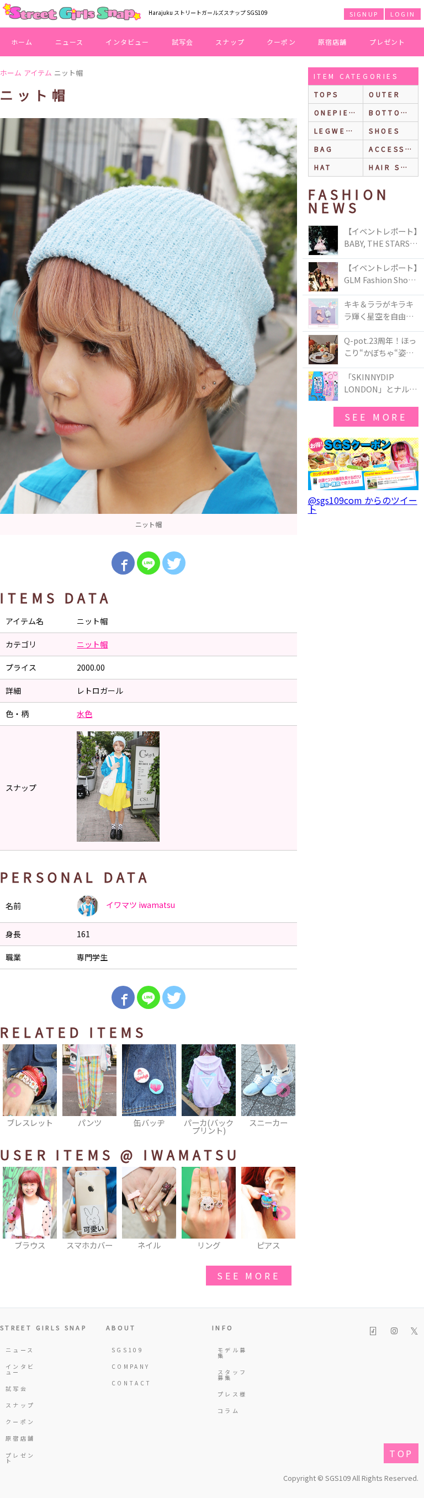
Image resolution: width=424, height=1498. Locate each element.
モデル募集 (232, 1352)
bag (323, 148)
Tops (326, 94)
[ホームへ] (72, 13)
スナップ (230, 41)
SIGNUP (363, 13)
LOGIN (402, 13)
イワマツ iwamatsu (139, 904)
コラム (229, 1410)
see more (248, 1275)
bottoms (391, 112)
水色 (84, 713)
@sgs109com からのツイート (362, 504)
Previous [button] (14, 1090)
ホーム (22, 41)
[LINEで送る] (148, 563)
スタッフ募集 (232, 1375)
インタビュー (127, 41)
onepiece (338, 112)
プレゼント (387, 41)
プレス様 (232, 1394)
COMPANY (127, 1366)
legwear (336, 130)
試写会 (183, 41)
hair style (393, 167)
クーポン (281, 41)
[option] (148, 326)
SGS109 (127, 1350)
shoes (384, 130)
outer (384, 94)
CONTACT (127, 1383)
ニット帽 (92, 644)
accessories (393, 148)
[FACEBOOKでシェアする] (123, 563)
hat (323, 167)
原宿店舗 (332, 41)
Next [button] (283, 1090)
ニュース (69, 41)
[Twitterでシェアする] (174, 563)
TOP (401, 1453)
